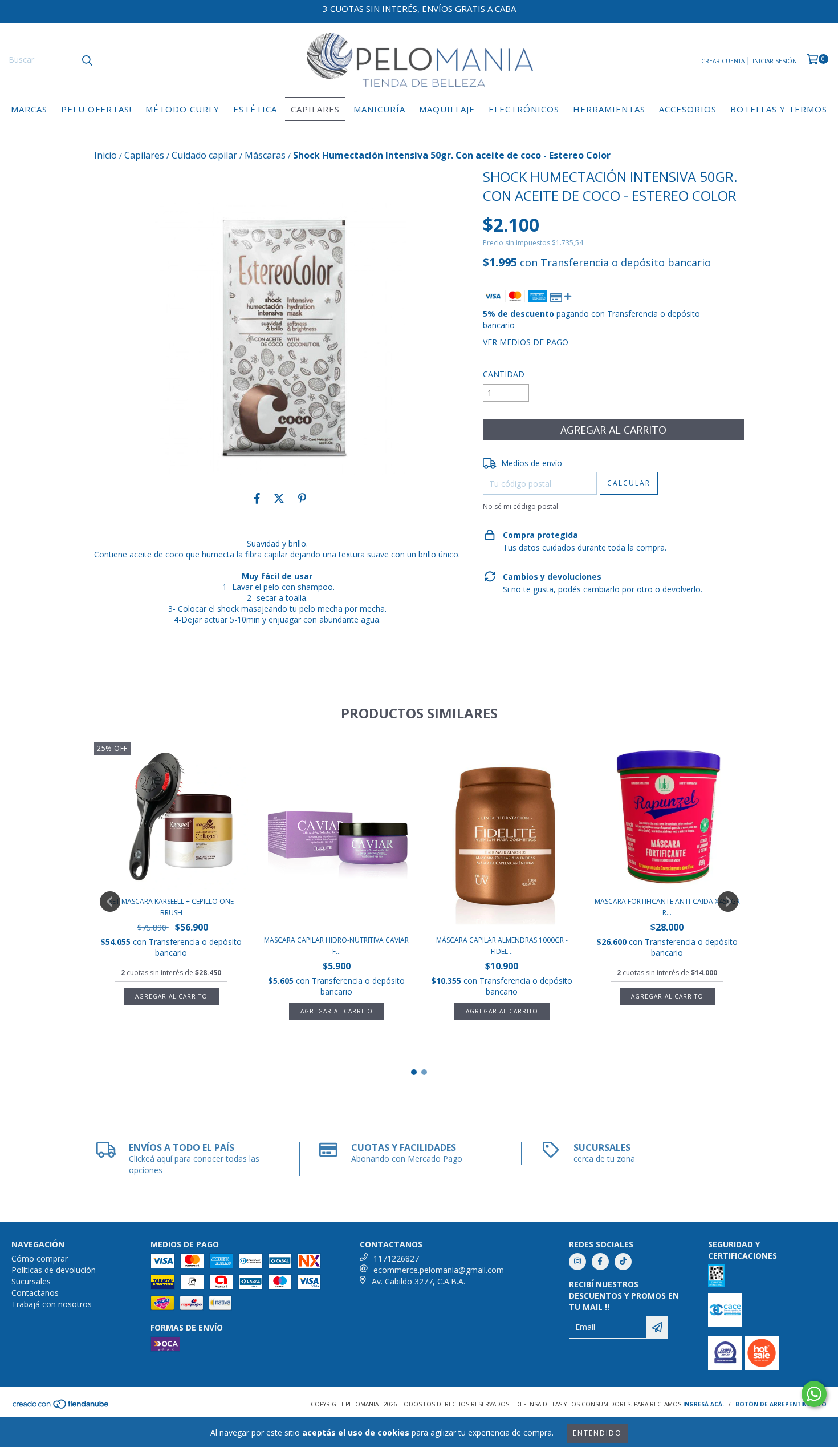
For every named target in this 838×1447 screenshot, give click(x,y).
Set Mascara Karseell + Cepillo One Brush (171, 906)
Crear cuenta (723, 61)
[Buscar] (86, 60)
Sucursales (31, 1281)
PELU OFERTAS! (96, 109)
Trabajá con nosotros (51, 1304)
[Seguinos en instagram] (577, 1261)
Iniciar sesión (774, 61)
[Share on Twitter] (279, 498)
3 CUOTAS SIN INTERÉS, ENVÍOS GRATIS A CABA (419, 8)
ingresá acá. (703, 1404)
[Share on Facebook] (257, 498)
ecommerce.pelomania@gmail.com (438, 1269)
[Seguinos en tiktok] (623, 1261)
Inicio (105, 155)
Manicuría (379, 109)
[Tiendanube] (61, 1407)
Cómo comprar (39, 1258)
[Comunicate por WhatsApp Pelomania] (814, 1394)
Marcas (29, 109)
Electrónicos (524, 109)
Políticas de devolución (53, 1269)
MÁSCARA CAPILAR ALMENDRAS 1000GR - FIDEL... (502, 945)
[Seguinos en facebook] (600, 1261)
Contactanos (35, 1292)
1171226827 (396, 1258)
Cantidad (503, 374)
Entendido (597, 1433)
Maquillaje (447, 109)
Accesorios (688, 109)
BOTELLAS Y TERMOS (778, 109)
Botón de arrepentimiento (781, 1404)
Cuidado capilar (204, 155)
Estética (255, 109)
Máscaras (265, 155)
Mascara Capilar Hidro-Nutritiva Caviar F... (336, 945)
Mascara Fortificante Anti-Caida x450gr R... (667, 906)
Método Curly (182, 109)
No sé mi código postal (520, 506)
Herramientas (609, 109)
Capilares (315, 109)
